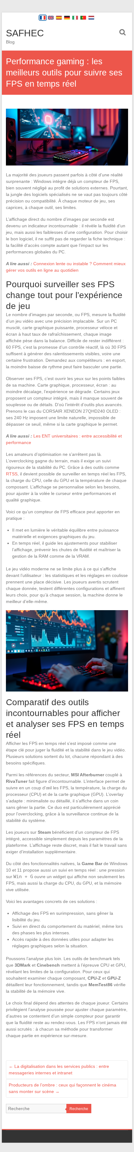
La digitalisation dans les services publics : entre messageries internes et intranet (59, 1069)
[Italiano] (75, 18)
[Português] (83, 18)
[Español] (59, 18)
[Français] (43, 18)
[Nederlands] (91, 18)
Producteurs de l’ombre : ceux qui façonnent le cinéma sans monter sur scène (62, 1088)
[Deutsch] (67, 18)
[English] (51, 18)
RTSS (11, 473)
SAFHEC (25, 33)
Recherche (78, 1109)
